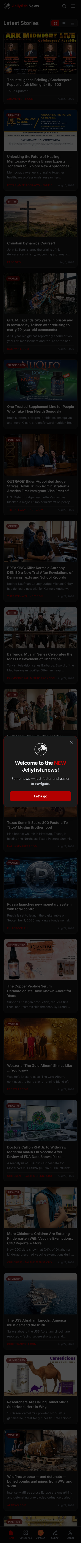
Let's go (40, 796)
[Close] (71, 742)
